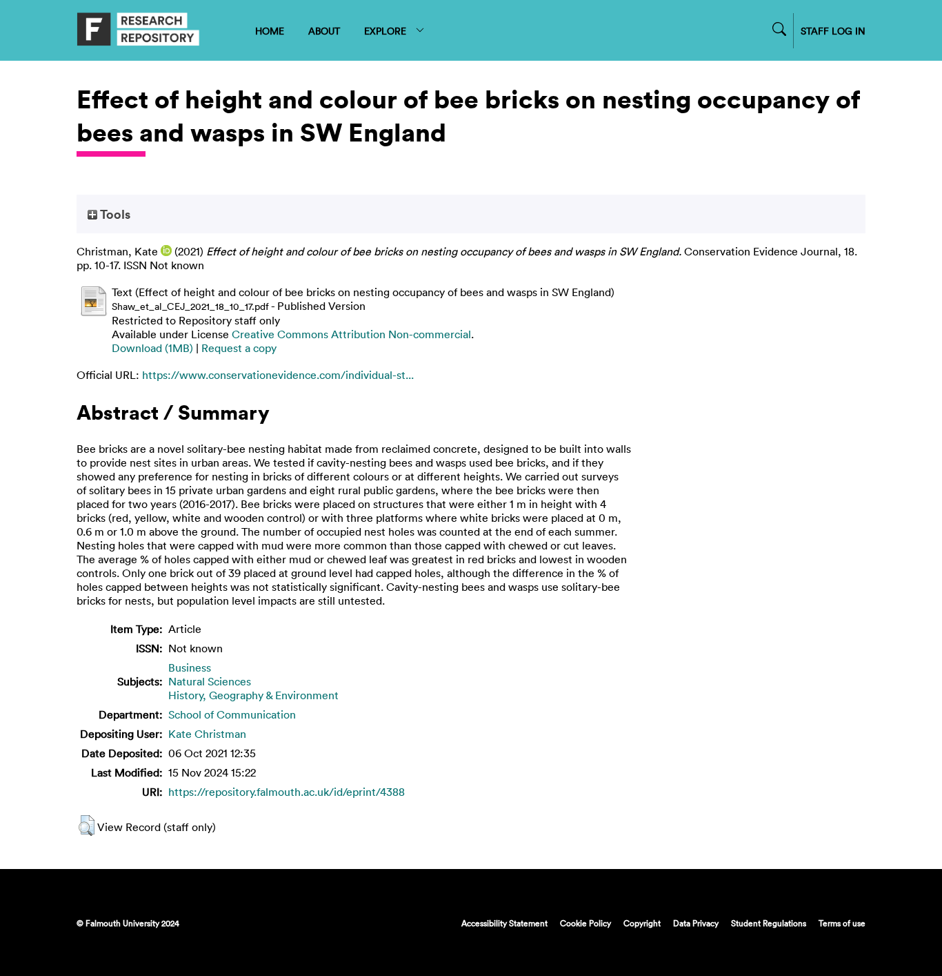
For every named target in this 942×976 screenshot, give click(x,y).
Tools (113, 214)
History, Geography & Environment (253, 695)
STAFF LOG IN (833, 30)
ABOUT (324, 30)
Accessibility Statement (504, 923)
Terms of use (842, 923)
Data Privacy (696, 923)
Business (189, 667)
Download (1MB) (152, 348)
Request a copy (239, 348)
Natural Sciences (209, 681)
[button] (86, 825)
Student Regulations (768, 923)
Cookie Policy (585, 923)
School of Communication (232, 714)
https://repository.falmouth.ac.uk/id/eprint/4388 (286, 792)
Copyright (642, 923)
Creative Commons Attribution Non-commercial (351, 334)
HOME (269, 30)
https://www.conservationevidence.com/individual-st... (278, 375)
